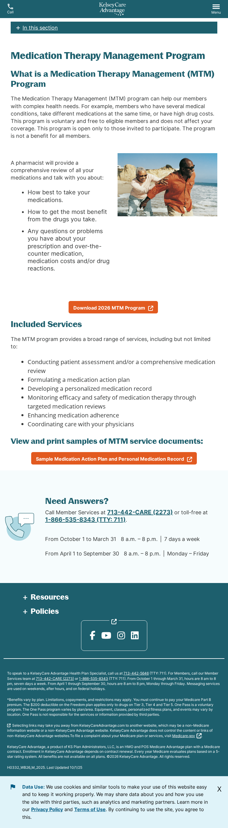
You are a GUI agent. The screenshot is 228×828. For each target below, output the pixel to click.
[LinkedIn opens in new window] (135, 635)
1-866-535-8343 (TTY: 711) (85, 519)
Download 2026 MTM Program (109, 308)
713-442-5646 (136, 673)
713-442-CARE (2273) (140, 512)
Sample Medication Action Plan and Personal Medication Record (110, 459)
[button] (216, 9)
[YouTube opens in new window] (106, 635)
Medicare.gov (183, 735)
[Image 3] (167, 184)
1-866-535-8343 (93, 678)
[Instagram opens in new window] (121, 635)
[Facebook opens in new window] (92, 635)
